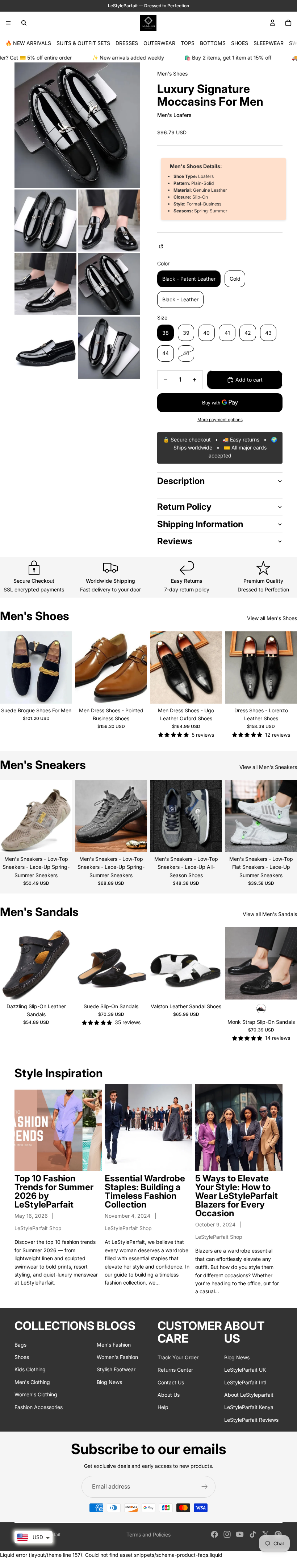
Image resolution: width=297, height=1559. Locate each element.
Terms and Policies (148, 1534)
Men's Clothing (32, 1382)
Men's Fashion (114, 1345)
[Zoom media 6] (45, 348)
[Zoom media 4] (45, 284)
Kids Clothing (30, 1370)
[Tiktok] (252, 1534)
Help (163, 1407)
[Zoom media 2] (45, 221)
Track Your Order (178, 1357)
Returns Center (175, 1370)
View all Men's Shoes (272, 618)
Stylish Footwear (116, 1370)
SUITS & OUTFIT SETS (83, 43)
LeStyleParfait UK (245, 1370)
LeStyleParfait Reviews (251, 1420)
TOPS (187, 43)
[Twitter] (265, 1534)
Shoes (21, 1357)
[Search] (24, 23)
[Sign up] (204, 1486)
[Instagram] (227, 1534)
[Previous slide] (8, 667)
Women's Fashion (117, 1357)
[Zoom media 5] (109, 284)
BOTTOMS (213, 43)
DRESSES (127, 43)
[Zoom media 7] (109, 348)
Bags (20, 1345)
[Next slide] (64, 667)
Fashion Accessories (38, 1407)
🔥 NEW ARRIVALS (28, 43)
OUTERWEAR (159, 43)
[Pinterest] (278, 1534)
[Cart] (288, 23)
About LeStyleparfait (248, 1395)
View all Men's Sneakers (268, 767)
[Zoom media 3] (109, 221)
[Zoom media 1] (77, 125)
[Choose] (60, 692)
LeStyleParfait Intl (245, 1382)
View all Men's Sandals (270, 914)
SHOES (239, 43)
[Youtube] (239, 1534)
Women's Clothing (35, 1395)
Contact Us (171, 1382)
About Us (169, 1395)
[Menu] (8, 23)
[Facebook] (214, 1534)
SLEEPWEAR (269, 43)
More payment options (220, 419)
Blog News (109, 1382)
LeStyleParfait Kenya (248, 1407)
